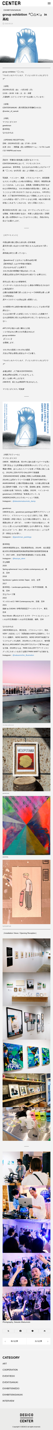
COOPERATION (10, 1370)
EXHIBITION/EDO (11, 1388)
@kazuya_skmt (19, 558)
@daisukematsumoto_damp (24, 501)
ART (5, 1364)
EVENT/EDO (9, 1376)
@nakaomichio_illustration (23, 655)
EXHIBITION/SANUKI (13, 1395)
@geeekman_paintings (22, 537)
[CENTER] (11, 3)
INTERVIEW (8, 1401)
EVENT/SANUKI (10, 1382)
